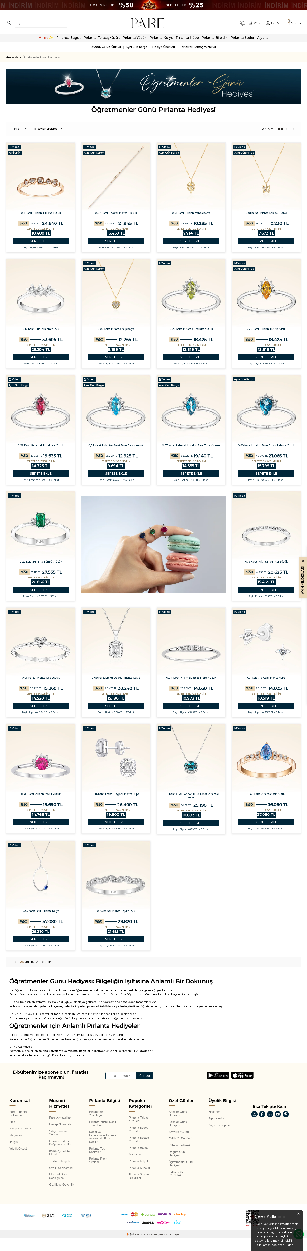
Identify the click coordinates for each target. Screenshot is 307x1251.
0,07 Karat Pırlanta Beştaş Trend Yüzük (191, 677)
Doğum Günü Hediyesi (177, 1153)
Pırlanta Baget (68, 38)
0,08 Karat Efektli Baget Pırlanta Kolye (116, 677)
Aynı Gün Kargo (136, 47)
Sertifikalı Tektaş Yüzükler (198, 47)
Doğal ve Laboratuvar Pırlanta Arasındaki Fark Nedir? (102, 1136)
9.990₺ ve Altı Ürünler (106, 47)
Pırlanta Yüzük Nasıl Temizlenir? (102, 1123)
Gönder (144, 1076)
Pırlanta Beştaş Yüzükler (139, 1139)
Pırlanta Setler (242, 38)
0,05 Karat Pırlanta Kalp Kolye (116, 329)
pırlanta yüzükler (127, 1006)
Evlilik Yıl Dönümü (180, 1138)
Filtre (16, 128)
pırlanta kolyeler (50, 1006)
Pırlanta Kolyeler (140, 1161)
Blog (12, 1121)
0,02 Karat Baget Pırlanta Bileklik (116, 212)
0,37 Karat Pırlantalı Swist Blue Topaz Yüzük (115, 445)
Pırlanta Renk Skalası (98, 1160)
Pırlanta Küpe (187, 38)
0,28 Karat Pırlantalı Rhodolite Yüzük (41, 445)
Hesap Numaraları (61, 1124)
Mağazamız (17, 1135)
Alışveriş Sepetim (220, 1125)
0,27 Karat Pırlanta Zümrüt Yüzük (41, 561)
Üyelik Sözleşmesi (61, 1167)
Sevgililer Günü (179, 1131)
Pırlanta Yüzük (135, 38)
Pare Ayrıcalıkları (60, 1117)
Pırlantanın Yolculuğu (96, 1113)
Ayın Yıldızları (303, 577)
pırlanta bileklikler (99, 1006)
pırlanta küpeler (74, 1006)
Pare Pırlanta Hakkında (18, 1113)
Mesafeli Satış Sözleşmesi (58, 1176)
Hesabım (215, 1111)
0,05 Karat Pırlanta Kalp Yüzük (41, 677)
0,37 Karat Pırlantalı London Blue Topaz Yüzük (191, 445)
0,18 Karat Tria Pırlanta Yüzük (41, 329)
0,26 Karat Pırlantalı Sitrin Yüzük (266, 329)
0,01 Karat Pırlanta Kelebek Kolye (266, 212)
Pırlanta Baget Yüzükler (138, 1129)
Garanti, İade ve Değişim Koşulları (60, 1142)
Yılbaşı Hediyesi (179, 1145)
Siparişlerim (216, 1118)
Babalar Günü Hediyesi (178, 1123)
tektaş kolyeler (49, 1050)
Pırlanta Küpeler (139, 1167)
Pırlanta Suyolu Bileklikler (139, 1176)
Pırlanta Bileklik (215, 38)
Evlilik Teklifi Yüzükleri (176, 1173)
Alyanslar (135, 1154)
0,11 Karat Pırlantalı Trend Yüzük (41, 212)
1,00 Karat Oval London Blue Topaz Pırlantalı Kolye (191, 795)
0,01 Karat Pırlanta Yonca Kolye (191, 212)
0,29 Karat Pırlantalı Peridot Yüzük (191, 329)
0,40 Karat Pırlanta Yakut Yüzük (41, 794)
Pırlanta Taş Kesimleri (97, 1150)
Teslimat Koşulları (60, 1161)
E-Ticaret (140, 1234)
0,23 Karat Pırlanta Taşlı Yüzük (116, 911)
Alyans (262, 38)
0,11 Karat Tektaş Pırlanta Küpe (266, 677)
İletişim (14, 1141)
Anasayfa (12, 57)
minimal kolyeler (78, 1050)
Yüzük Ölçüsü (18, 1148)
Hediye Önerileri (163, 47)
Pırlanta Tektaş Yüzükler (138, 1119)
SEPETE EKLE (41, 241)
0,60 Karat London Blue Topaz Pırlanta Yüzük (266, 445)
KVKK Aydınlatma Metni (60, 1152)
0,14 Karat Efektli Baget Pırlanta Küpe (116, 794)
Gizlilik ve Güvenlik (61, 1184)
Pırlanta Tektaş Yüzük (102, 38)
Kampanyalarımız (21, 1128)
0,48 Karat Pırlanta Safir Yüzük (266, 794)
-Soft (131, 1234)
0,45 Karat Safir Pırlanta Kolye (40, 911)
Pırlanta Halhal (138, 1147)
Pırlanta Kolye (161, 38)
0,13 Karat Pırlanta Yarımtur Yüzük (266, 561)
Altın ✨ (46, 38)
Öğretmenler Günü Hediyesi (181, 1163)
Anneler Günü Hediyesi (178, 1113)
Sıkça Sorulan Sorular (58, 1132)
